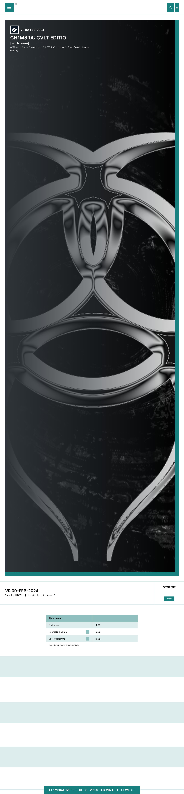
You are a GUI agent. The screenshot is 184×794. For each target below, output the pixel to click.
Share (169, 599)
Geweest (128, 790)
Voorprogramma (57, 638)
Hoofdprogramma (58, 632)
